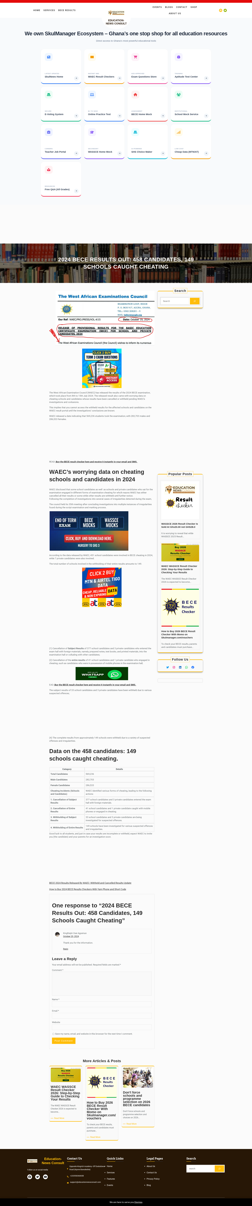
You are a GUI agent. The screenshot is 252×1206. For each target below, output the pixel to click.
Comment (57, 970)
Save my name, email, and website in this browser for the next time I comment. (94, 1033)
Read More (59, 1118)
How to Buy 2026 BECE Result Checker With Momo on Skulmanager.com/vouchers (178, 634)
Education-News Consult (53, 1161)
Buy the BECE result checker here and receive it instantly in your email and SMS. (96, 461)
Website (56, 1022)
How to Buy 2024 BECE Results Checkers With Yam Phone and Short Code (87, 889)
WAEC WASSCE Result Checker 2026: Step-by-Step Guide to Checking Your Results (179, 569)
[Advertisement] (79, 223)
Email (55, 1010)
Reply (65, 949)
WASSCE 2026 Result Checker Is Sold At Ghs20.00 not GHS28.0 (179, 525)
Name (55, 999)
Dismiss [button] (138, 1202)
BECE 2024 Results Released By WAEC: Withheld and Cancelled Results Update (90, 883)
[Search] (195, 301)
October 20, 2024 (71, 936)
